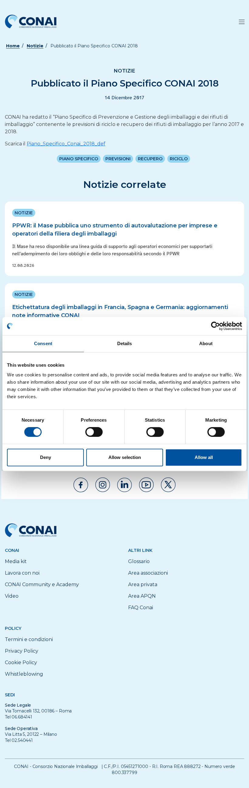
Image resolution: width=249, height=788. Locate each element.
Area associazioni (148, 573)
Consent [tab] (43, 343)
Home (13, 46)
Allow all (204, 457)
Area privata (142, 584)
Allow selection (124, 457)
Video (12, 596)
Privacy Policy (21, 651)
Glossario (139, 561)
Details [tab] (124, 343)
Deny (45, 457)
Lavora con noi (22, 573)
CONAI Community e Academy (42, 584)
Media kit (16, 561)
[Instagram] (102, 484)
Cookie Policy (21, 662)
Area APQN (142, 596)
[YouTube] (146, 484)
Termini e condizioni (29, 639)
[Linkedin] (124, 485)
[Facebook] (80, 484)
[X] (168, 484)
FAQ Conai (140, 607)
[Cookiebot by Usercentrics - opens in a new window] (215, 326)
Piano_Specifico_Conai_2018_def (66, 144)
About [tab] (206, 343)
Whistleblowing (24, 674)
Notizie (35, 46)
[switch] (94, 432)
